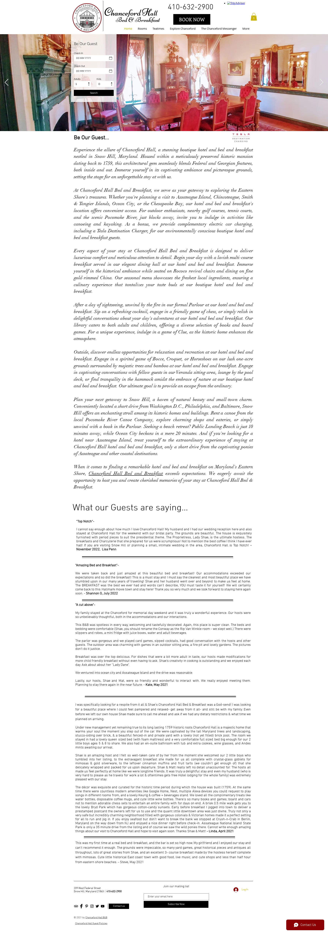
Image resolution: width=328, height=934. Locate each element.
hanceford (126, 12)
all (154, 13)
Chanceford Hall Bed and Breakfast (126, 473)
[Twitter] (97, 906)
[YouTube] (102, 906)
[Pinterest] (86, 906)
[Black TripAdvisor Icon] (76, 906)
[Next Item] (321, 82)
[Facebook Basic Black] (81, 906)
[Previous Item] (6, 82)
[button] (254, 17)
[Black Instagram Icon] (92, 906)
